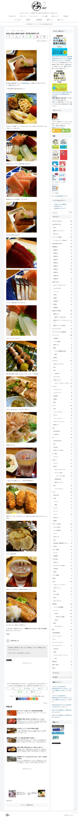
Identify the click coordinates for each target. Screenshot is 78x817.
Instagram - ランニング (60, 208)
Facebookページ (58, 206)
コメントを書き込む (27, 805)
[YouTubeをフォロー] (28, 699)
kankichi (65, 104)
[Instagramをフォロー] (25, 699)
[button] (44, 36)
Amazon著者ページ (61, 196)
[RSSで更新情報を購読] (37, 699)
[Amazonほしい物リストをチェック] (31, 699)
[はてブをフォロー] (23, 699)
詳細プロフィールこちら (58, 127)
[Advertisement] (27, 46)
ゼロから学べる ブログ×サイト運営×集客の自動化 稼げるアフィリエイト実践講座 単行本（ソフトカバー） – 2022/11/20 (62, 58)
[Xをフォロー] (17, 699)
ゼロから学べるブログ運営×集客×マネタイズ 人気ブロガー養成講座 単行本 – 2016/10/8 (62, 94)
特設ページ (54, 102)
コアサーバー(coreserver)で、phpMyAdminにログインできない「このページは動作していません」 (61, 688)
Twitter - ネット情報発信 (60, 204)
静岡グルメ (9, 660)
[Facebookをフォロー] (20, 699)
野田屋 (8, 634)
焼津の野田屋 (25, 83)
